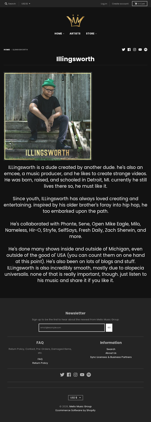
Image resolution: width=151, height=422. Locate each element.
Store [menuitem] (90, 33)
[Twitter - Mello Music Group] (123, 49)
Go (109, 327)
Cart (141, 3)
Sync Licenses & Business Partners (111, 357)
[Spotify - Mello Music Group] (145, 49)
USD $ (25, 3)
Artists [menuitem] (75, 33)
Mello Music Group (80, 406)
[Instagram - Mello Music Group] (134, 49)
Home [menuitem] (58, 33)
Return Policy (40, 363)
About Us (111, 353)
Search (111, 349)
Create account (120, 3)
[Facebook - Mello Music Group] (129, 49)
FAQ (40, 359)
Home (7, 49)
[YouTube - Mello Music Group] (140, 49)
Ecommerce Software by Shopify (75, 410)
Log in (104, 3)
